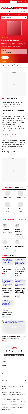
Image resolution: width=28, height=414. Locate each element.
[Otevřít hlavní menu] (1, 1)
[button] (9, 355)
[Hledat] (25, 17)
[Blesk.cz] (13, 1)
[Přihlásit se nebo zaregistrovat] (25, 1)
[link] (6, 351)
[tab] (4, 11)
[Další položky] (27, 14)
